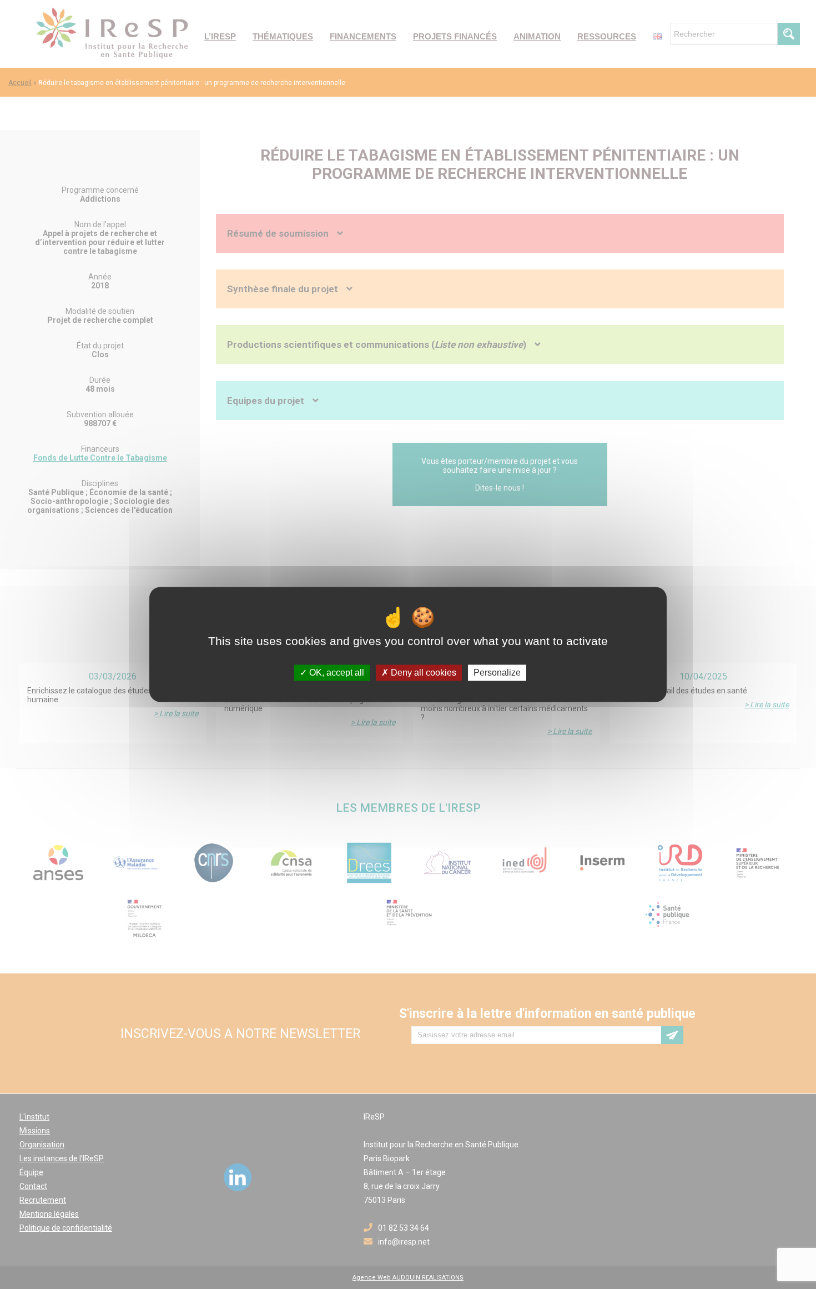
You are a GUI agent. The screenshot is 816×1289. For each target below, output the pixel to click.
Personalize (497, 672)
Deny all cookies (422, 672)
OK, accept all (335, 672)
